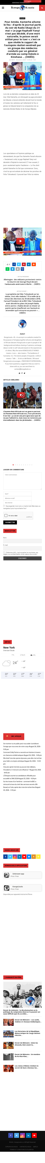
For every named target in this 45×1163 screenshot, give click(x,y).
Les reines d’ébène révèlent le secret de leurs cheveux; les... (26, 1067)
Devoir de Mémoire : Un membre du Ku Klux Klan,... (27, 1055)
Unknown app (18, 874)
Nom (5, 538)
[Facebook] (10, 1135)
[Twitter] (16, 1135)
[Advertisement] (22, 131)
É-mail (5, 545)
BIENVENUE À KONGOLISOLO (21, 3)
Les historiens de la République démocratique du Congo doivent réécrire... (27, 1033)
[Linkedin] (28, 1135)
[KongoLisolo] (6, 890)
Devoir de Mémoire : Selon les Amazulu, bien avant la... (26, 1044)
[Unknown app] (6, 877)
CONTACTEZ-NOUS (25, 1147)
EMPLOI (35, 1147)
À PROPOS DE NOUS (11, 1147)
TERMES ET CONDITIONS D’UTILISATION (22, 1149)
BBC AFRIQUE (16, 736)
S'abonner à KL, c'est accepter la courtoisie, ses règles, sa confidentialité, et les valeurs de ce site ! (20, 553)
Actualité (22, 18)
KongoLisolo (18, 886)
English (28, 1)
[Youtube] (34, 1135)
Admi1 (13, 60)
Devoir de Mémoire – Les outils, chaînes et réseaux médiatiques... (28, 1021)
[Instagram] (22, 1135)
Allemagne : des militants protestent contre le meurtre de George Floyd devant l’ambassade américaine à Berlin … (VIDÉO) (22, 281)
